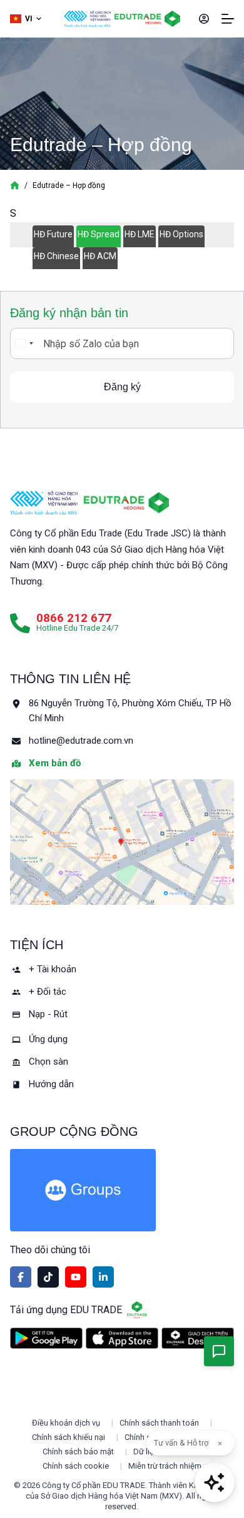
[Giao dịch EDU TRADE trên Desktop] (197, 1338)
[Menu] (227, 18)
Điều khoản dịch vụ (66, 1422)
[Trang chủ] (14, 185)
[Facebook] (20, 1277)
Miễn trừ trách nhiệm (164, 1466)
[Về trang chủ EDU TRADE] (147, 18)
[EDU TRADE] (126, 502)
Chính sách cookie (76, 1466)
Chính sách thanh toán (159, 1422)
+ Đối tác (47, 991)
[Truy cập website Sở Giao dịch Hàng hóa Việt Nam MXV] (87, 18)
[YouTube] (75, 1277)
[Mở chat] (215, 1482)
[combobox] (24, 343)
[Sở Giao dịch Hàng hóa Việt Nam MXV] (44, 503)
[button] (25, 19)
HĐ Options (181, 234)
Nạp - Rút (48, 1014)
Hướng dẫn (51, 1084)
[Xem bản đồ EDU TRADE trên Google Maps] (122, 842)
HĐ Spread (98, 234)
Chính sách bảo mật (78, 1451)
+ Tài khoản (52, 969)
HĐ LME (140, 234)
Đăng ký (122, 387)
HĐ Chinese (56, 256)
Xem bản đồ (55, 763)
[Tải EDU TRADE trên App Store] (122, 1338)
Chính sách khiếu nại (68, 1437)
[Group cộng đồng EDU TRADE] (122, 1190)
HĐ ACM (100, 256)
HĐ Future (53, 234)
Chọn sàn (48, 1061)
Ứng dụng (48, 1039)
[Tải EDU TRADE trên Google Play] (46, 1338)
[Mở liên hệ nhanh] (219, 1351)
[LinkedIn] (103, 1277)
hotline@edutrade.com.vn (81, 740)
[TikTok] (48, 1277)
